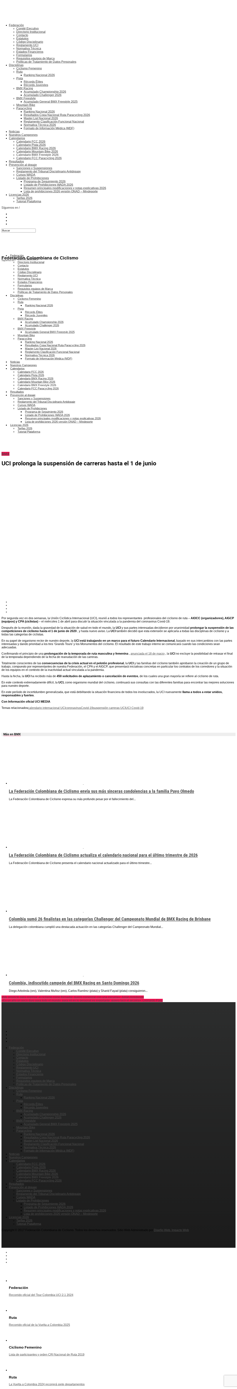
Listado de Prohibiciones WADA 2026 (48, 184)
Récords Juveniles (36, 85)
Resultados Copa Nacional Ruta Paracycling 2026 (57, 115)
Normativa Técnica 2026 (40, 124)
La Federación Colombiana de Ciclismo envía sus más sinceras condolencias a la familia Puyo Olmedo (101, 791)
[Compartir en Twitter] (122, 605)
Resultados (16, 161)
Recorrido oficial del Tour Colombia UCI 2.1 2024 (41, 1294)
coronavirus (73, 707)
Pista (19, 78)
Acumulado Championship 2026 (45, 91)
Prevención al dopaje (23, 164)
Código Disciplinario (29, 41)
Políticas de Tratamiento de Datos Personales (46, 61)
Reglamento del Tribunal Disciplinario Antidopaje (48, 171)
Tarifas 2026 (24, 198)
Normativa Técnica (28, 48)
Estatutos (22, 38)
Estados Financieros (29, 51)
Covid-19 (87, 707)
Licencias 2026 (19, 194)
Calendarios (17, 138)
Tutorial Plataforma (28, 201)
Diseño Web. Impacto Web (171, 1230)
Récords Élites (33, 81)
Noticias (14, 131)
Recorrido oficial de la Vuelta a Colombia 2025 (39, 1324)
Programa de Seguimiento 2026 (45, 181)
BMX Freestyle (26, 98)
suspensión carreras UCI (109, 707)
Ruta (19, 71)
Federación (16, 25)
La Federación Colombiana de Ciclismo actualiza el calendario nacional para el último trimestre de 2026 (103, 855)
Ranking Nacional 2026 (39, 75)
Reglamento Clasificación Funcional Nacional (54, 121)
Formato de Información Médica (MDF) (49, 128)
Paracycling (24, 108)
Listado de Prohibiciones (32, 178)
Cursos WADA (25, 174)
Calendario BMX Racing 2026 (36, 148)
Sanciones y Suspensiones (34, 168)
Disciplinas (16, 65)
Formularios (24, 55)
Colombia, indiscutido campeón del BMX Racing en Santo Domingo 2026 (74, 983)
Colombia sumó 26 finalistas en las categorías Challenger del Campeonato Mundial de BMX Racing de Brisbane (110, 919)
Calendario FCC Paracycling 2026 (39, 158)
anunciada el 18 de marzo (148, 653)
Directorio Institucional (31, 31)
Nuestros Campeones (23, 134)
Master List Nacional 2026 (41, 118)
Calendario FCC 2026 (30, 141)
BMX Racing (24, 88)
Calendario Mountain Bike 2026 (37, 151)
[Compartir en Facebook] (122, 602)
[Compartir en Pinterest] (122, 608)
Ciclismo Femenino (29, 68)
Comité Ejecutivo (27, 28)
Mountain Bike (25, 105)
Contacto (22, 35)
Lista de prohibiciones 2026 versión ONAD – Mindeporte (61, 191)
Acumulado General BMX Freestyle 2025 (51, 101)
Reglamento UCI (27, 45)
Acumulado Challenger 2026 (42, 95)
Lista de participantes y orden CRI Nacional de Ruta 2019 (46, 1354)
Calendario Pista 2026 (31, 144)
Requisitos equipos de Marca (35, 58)
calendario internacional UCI (47, 707)
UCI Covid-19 (134, 707)
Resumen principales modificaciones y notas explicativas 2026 (65, 188)
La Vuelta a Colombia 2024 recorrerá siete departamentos (47, 1384)
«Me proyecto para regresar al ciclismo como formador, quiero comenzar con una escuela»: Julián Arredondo (72, 997)
